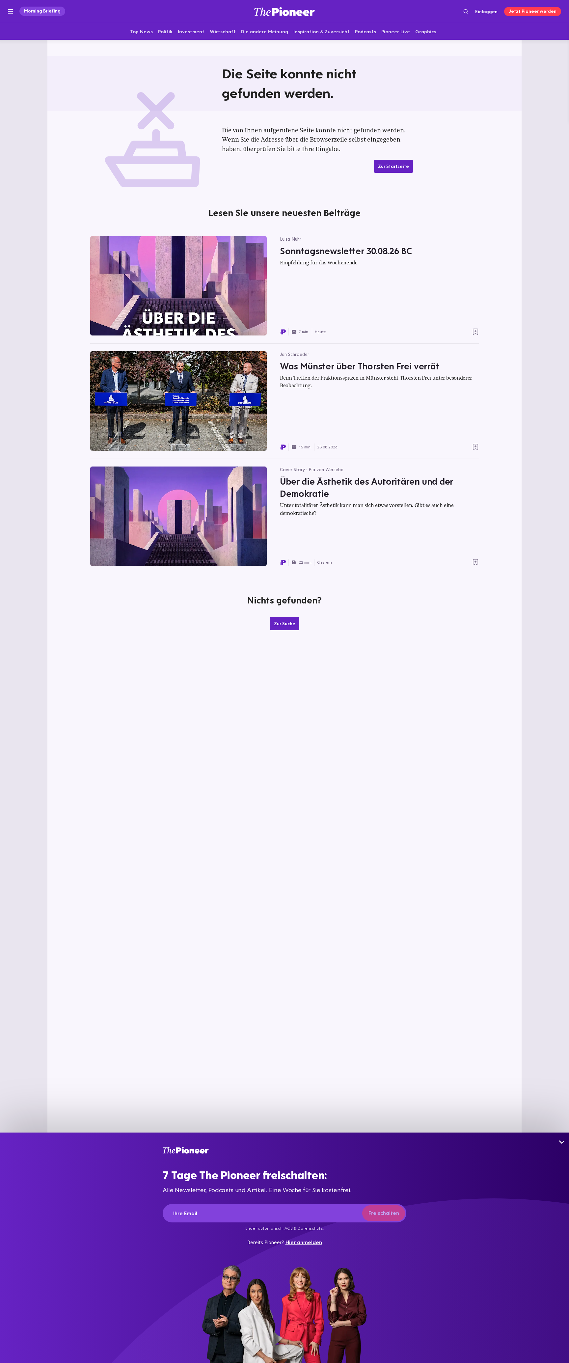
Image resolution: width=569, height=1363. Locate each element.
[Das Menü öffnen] (10, 11)
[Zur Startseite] (284, 11)
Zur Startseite (393, 166)
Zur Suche (284, 624)
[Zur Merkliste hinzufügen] (475, 331)
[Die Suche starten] (466, 11)
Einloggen (486, 11)
